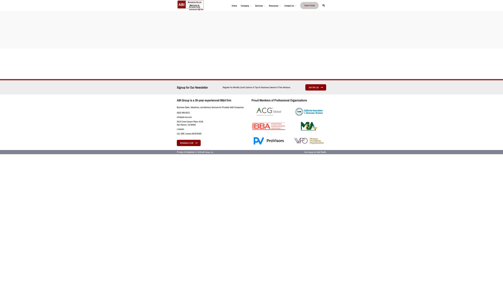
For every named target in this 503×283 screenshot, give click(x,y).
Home (234, 5)
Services (259, 5)
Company (245, 5)
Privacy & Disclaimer (186, 152)
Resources (273, 5)
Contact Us (289, 5)
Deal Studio (321, 152)
